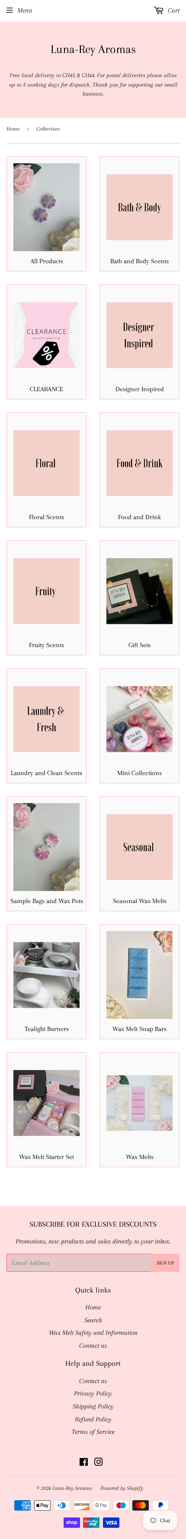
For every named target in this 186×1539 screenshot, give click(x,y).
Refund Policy (93, 1419)
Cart (173, 10)
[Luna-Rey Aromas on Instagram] (98, 1463)
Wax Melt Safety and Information (93, 1332)
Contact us (93, 1345)
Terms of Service (93, 1432)
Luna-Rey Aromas (93, 49)
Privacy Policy (93, 1393)
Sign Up (165, 1263)
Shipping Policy (93, 1406)
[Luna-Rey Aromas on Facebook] (83, 1463)
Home (12, 129)
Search (93, 1320)
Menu (24, 10)
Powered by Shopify (121, 1488)
